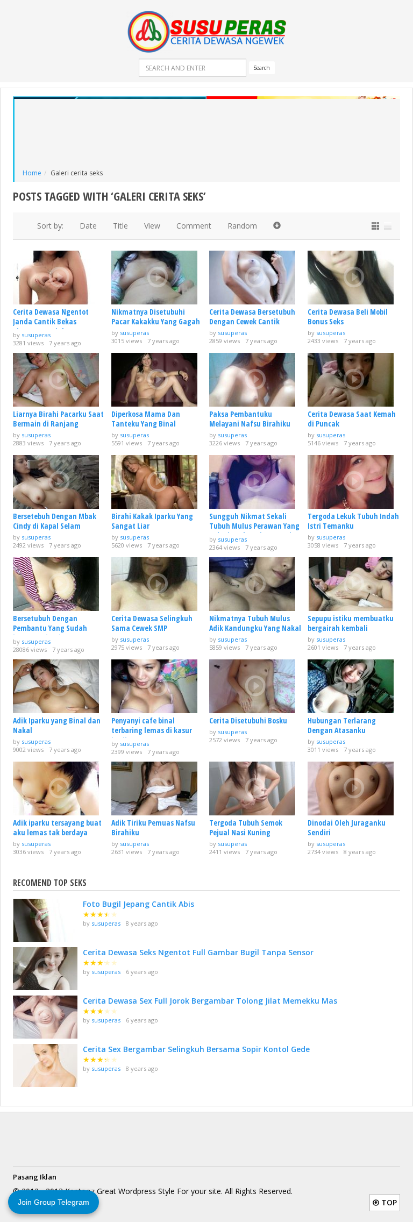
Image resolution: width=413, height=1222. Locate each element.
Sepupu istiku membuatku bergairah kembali (351, 623)
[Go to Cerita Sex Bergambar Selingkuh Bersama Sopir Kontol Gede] (45, 1065)
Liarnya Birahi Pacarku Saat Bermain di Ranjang (58, 419)
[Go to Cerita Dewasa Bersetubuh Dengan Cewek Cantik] (255, 277)
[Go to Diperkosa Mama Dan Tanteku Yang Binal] (157, 380)
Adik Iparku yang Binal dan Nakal (57, 725)
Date (88, 226)
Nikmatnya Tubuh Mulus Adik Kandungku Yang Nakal (255, 623)
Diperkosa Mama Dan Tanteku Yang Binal (145, 419)
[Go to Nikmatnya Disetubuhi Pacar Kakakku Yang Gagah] (157, 277)
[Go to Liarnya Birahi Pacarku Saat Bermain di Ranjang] (59, 380)
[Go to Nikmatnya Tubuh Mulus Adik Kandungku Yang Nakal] (255, 584)
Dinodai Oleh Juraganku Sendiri (347, 827)
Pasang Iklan (34, 1177)
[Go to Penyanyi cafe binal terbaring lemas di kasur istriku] (157, 686)
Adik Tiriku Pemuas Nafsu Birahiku (153, 827)
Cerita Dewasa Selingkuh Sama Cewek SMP (152, 623)
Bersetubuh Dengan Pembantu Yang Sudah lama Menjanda (50, 628)
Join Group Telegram (53, 1202)
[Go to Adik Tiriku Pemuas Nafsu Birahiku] (157, 788)
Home (32, 172)
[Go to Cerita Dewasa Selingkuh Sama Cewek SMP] (157, 584)
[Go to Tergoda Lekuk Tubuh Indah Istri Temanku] (354, 482)
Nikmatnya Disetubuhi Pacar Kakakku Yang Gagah (155, 316)
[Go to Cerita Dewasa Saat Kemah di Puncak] (354, 380)
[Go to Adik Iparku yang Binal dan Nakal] (59, 686)
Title (120, 226)
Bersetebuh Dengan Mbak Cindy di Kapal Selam (54, 521)
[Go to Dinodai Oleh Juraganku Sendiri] (354, 788)
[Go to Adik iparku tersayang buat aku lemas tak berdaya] (59, 788)
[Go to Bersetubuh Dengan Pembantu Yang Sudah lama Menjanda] (59, 584)
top (388, 1202)
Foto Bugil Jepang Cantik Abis (138, 904)
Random (242, 226)
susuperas (36, 335)
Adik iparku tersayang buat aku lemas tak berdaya (57, 827)
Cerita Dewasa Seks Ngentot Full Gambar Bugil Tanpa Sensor (198, 952)
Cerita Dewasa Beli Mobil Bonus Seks (348, 316)
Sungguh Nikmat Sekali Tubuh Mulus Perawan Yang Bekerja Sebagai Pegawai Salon (254, 531)
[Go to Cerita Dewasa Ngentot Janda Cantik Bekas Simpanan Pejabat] (59, 277)
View (152, 226)
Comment (193, 226)
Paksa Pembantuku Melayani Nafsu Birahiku (249, 419)
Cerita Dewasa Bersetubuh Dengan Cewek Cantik (252, 316)
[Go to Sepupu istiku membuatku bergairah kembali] (354, 584)
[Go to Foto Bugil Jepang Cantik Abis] (45, 920)
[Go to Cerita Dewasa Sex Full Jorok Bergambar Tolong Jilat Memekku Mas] (45, 1017)
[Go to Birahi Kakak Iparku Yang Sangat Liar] (157, 482)
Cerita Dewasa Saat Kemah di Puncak (352, 419)
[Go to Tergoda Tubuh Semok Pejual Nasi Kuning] (255, 788)
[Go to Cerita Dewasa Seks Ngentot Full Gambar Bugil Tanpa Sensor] (45, 968)
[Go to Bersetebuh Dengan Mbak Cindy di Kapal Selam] (59, 482)
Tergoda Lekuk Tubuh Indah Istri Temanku (353, 521)
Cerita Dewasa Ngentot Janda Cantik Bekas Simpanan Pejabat (51, 321)
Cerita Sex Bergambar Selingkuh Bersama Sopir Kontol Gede (196, 1049)
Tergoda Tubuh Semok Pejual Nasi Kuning (245, 827)
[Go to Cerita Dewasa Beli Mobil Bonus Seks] (354, 277)
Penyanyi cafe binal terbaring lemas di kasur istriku (151, 730)
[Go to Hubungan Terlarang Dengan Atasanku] (354, 686)
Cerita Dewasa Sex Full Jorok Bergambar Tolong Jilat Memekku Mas (210, 1001)
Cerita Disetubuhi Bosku (248, 720)
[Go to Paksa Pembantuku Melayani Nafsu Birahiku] (255, 380)
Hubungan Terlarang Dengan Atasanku (342, 725)
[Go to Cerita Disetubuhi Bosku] (255, 686)
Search (261, 68)
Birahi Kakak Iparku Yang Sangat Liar (152, 521)
